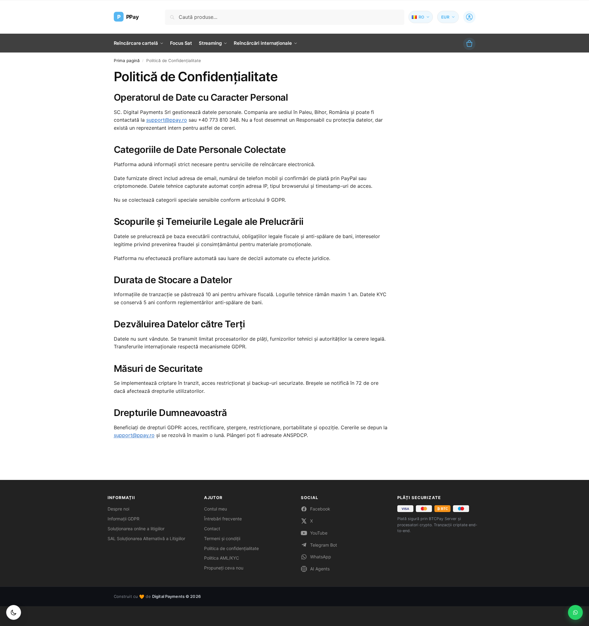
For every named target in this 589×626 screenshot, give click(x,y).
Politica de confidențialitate (231, 548)
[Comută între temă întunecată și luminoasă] (13, 612)
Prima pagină (127, 60)
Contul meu (215, 508)
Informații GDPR (123, 518)
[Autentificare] (469, 17)
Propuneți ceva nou (223, 567)
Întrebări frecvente (223, 518)
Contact (212, 528)
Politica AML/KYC (221, 558)
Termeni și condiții (222, 538)
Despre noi (118, 508)
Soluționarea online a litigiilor (136, 528)
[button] (469, 44)
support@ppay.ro (166, 120)
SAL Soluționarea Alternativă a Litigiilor (146, 538)
